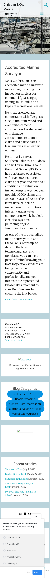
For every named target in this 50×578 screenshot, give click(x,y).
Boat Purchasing (25, 399)
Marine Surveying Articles (25, 408)
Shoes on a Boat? (14, 469)
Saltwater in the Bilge (16, 478)
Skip (28, 572)
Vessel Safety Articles (25, 413)
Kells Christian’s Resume (18, 299)
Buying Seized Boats (16, 474)
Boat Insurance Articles (25, 394)
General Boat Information (25, 403)
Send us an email (13, 340)
